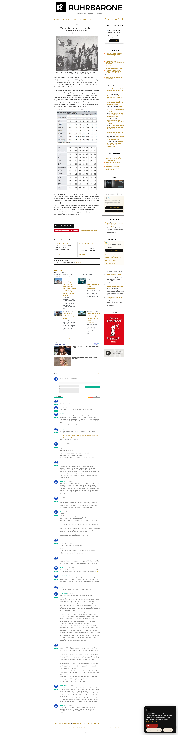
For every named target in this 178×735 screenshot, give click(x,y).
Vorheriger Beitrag (65, 338)
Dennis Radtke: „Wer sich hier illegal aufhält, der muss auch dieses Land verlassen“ (115, 90)
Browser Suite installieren (114, 210)
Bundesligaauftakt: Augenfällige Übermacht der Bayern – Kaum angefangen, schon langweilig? (115, 225)
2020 (116, 257)
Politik (62, 19)
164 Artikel (58, 255)
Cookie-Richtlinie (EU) (81, 727)
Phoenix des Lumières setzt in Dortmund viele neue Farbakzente (115, 285)
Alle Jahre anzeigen (110, 263)
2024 (116, 254)
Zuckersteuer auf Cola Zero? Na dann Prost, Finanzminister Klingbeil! (115, 138)
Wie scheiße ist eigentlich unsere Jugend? (114, 298)
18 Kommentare (83, 33)
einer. (93, 194)
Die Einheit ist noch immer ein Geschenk (114, 275)
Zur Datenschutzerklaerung (153, 722)
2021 (112, 257)
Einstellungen (168, 730)
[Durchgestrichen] (66, 383)
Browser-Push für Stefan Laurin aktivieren (66, 230)
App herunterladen (114, 207)
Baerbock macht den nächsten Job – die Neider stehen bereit (114, 78)
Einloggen (78, 262)
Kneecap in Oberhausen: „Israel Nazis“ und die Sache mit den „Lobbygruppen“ (93, 284)
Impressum (57, 727)
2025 (112, 254)
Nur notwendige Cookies (154, 730)
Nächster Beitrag (88, 338)
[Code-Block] (74, 383)
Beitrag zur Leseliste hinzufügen (64, 225)
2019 (121, 257)
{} (75, 382)
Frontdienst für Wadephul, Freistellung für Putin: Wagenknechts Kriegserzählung (115, 62)
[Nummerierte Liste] (68, 383)
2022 (107, 257)
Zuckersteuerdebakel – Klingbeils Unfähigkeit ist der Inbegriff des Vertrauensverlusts (114, 54)
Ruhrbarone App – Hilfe (113, 727)
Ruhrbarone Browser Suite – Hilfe (97, 727)
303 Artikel (82, 254)
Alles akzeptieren (152, 725)
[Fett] (60, 383)
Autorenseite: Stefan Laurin (89, 230)
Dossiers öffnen (109, 262)
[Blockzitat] (72, 383)
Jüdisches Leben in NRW (62, 243)
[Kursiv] (62, 383)
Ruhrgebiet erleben (77, 723)
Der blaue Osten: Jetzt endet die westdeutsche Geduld (113, 163)
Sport (84, 19)
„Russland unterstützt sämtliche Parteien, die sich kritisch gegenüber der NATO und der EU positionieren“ (114, 71)
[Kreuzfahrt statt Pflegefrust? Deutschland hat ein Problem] (58, 313)
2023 (121, 254)
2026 (107, 254)
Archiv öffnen (114, 250)
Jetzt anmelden (114, 41)
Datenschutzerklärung (68, 727)
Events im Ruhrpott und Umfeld (62, 723)
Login (89, 19)
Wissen (68, 19)
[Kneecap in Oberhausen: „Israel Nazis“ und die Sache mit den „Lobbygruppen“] (82, 281)
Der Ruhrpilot (109, 75)
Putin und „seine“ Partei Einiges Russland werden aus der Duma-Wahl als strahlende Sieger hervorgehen (115, 67)
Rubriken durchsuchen (110, 260)
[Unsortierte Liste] (70, 383)
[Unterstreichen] (64, 383)
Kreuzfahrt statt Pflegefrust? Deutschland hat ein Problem (113, 58)
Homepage (56, 19)
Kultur (80, 19)
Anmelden (97, 373)
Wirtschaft (74, 19)
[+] (78, 382)
